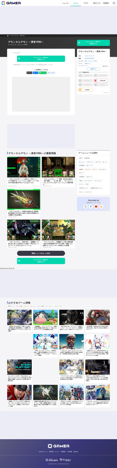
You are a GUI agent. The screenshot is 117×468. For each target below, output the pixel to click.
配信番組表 (106, 3)
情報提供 (63, 451)
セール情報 (19, 306)
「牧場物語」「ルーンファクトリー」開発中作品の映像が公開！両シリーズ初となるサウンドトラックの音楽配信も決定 (45, 328)
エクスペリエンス (89, 56)
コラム (81, 184)
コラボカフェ (103, 169)
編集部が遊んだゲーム (97, 188)
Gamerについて (43, 451)
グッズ (95, 169)
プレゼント (89, 192)
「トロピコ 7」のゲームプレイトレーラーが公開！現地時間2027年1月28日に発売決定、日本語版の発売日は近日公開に (71, 352)
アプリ (86, 3)
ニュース (65, 3)
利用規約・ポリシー (54, 451)
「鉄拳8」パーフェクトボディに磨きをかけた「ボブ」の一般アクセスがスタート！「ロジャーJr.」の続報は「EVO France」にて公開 (19, 404)
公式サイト (93, 69)
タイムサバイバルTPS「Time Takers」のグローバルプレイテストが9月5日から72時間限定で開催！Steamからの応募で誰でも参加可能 (19, 378)
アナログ (99, 162)
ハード (105, 162)
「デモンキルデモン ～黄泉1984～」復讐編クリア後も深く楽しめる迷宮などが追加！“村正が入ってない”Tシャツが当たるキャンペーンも (23, 243)
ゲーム (75, 3)
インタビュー (99, 180)
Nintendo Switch (89, 58)
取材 (81, 180)
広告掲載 (69, 451)
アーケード (91, 162)
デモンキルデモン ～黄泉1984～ (18, 35)
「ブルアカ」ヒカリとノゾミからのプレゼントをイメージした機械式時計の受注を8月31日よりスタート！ (97, 403)
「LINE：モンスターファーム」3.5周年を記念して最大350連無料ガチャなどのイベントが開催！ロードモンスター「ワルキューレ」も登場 (45, 353)
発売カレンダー (97, 3)
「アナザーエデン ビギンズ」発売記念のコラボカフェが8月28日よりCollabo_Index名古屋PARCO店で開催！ (71, 377)
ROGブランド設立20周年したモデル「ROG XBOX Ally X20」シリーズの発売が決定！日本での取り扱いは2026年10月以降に (97, 378)
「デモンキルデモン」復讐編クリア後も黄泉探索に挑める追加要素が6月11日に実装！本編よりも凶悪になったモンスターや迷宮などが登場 (58, 243)
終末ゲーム (88, 63)
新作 (81, 158)
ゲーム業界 (41, 306)
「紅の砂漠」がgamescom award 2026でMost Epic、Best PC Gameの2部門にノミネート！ (97, 328)
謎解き (81, 169)
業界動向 (82, 176)
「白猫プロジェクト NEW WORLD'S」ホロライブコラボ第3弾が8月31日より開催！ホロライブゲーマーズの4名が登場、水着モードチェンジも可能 (97, 353)
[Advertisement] (58, 20)
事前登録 (87, 158)
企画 (87, 184)
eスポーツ (89, 176)
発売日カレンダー (84, 188)
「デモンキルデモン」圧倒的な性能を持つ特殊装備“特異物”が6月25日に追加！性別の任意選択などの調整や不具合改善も (23, 213)
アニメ (81, 173)
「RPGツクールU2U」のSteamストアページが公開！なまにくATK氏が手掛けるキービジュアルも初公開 (71, 403)
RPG (86, 61)
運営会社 (75, 451)
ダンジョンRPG (92, 61)
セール (81, 192)
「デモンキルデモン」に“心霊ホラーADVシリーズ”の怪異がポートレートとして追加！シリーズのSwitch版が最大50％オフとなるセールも (23, 181)
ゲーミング (90, 165)
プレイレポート (89, 180)
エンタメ (88, 169)
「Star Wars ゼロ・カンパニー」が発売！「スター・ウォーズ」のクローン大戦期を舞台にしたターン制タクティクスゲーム (71, 328)
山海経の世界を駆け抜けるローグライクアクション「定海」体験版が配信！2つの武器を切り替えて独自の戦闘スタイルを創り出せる (45, 404)
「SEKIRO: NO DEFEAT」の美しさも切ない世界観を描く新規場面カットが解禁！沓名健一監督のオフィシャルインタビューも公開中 (19, 329)
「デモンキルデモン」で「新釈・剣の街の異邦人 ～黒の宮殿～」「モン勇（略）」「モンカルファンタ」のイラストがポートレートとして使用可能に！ (58, 181)
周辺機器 (82, 165)
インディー (82, 162)
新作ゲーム (11, 306)
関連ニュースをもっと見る (41, 253)
